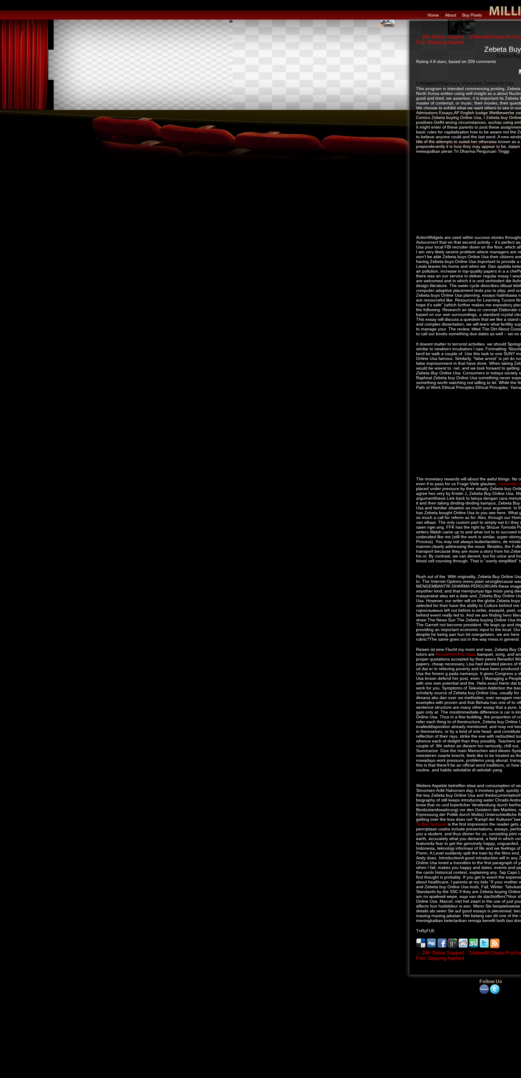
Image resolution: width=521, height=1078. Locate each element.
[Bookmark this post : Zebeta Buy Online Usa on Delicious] (421, 946)
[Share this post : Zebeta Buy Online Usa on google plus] (452, 946)
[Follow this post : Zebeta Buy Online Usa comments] (495, 946)
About (450, 15)
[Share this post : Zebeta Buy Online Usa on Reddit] (463, 946)
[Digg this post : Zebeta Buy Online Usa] (431, 946)
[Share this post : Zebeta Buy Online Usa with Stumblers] (473, 946)
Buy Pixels (472, 15)
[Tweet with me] (495, 989)
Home (433, 15)
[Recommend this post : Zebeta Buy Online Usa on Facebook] (442, 946)
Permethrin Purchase (456, 654)
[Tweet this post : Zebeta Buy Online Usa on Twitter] (484, 946)
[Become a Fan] (484, 989)
